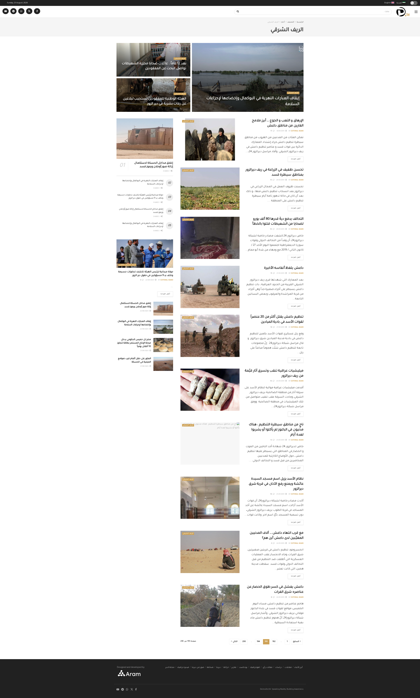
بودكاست (243, 668)
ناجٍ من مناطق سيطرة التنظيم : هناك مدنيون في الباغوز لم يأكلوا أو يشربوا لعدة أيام (276, 430)
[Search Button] (236, 12)
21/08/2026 (144, 351)
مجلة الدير (169, 668)
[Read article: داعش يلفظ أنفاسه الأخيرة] (210, 287)
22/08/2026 (276, 111)
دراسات (278, 668)
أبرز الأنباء (298, 668)
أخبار (283, 22)
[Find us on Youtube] (5, 12)
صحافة (210, 668)
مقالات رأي (267, 668)
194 (258, 642)
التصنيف (290, 22)
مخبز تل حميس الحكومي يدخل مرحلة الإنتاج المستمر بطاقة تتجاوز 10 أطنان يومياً (134, 343)
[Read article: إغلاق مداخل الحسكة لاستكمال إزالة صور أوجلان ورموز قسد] (144, 138)
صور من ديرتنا (198, 668)
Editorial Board (293, 111)
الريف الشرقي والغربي (127, 265)
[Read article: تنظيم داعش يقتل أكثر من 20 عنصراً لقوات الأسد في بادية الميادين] (210, 336)
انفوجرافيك (255, 668)
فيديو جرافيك (183, 668)
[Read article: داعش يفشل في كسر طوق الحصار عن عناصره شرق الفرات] (210, 606)
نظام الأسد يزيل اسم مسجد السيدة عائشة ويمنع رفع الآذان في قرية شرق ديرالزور (276, 484)
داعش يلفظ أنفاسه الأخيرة (284, 268)
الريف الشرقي (273, 22)
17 (272, 131)
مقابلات (288, 668)
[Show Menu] (416, 12)
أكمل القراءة (294, 158)
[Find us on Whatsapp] (21, 12)
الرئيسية (300, 22)
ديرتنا (218, 668)
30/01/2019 (280, 131)
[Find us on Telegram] (13, 12)
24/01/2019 (280, 543)
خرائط (226, 668)
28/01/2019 (280, 180)
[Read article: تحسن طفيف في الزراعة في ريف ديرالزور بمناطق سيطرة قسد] (210, 189)
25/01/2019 (280, 440)
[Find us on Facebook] (37, 12)
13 (271, 440)
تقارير (233, 668)
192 (274, 642)
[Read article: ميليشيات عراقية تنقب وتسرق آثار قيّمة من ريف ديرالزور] (210, 390)
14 (271, 381)
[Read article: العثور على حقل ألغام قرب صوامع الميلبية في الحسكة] (163, 364)
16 (271, 229)
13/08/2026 (179, 111)
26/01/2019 (280, 381)
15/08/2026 (179, 75)
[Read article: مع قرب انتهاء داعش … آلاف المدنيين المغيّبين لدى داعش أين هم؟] (210, 552)
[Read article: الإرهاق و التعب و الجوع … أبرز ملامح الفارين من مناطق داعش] (210, 139)
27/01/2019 (281, 273)
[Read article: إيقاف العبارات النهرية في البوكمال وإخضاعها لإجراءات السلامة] (163, 327)
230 (244, 642)
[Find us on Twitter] (29, 12)
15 (271, 180)
